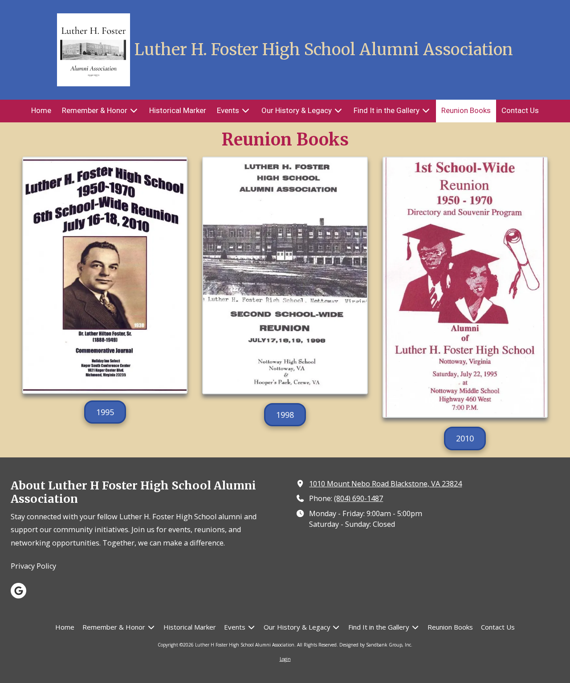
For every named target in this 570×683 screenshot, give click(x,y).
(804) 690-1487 (358, 498)
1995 (105, 412)
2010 (465, 438)
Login (285, 659)
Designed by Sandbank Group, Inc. (375, 645)
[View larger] (284, 275)
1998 (285, 414)
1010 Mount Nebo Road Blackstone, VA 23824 (385, 484)
